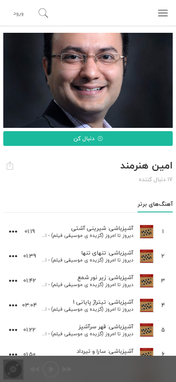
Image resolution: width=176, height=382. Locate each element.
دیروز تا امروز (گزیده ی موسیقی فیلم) (92, 235)
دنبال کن (84, 138)
